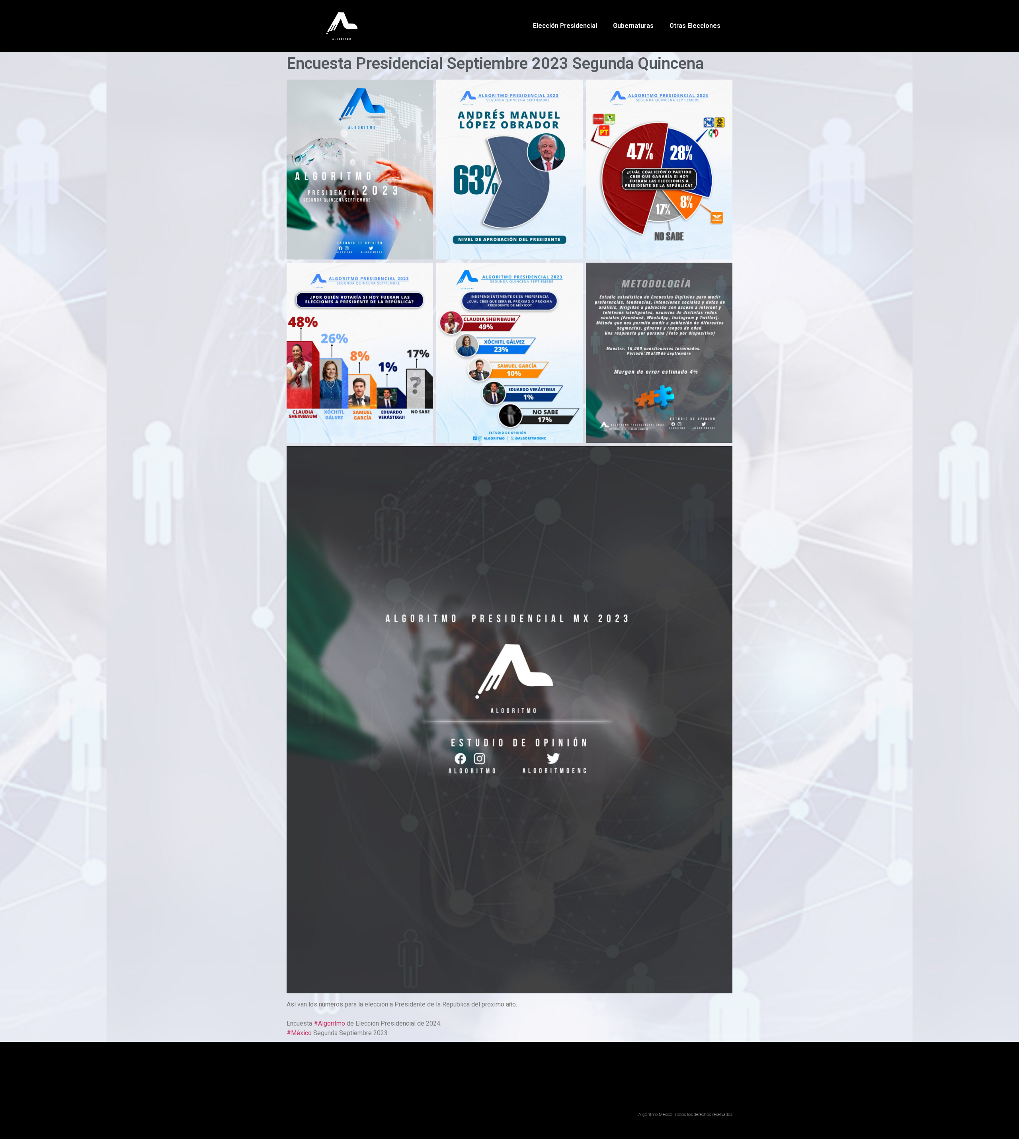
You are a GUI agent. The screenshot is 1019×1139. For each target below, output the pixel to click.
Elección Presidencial (565, 25)
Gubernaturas (633, 25)
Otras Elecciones (695, 25)
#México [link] (299, 1033)
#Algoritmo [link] (329, 1023)
